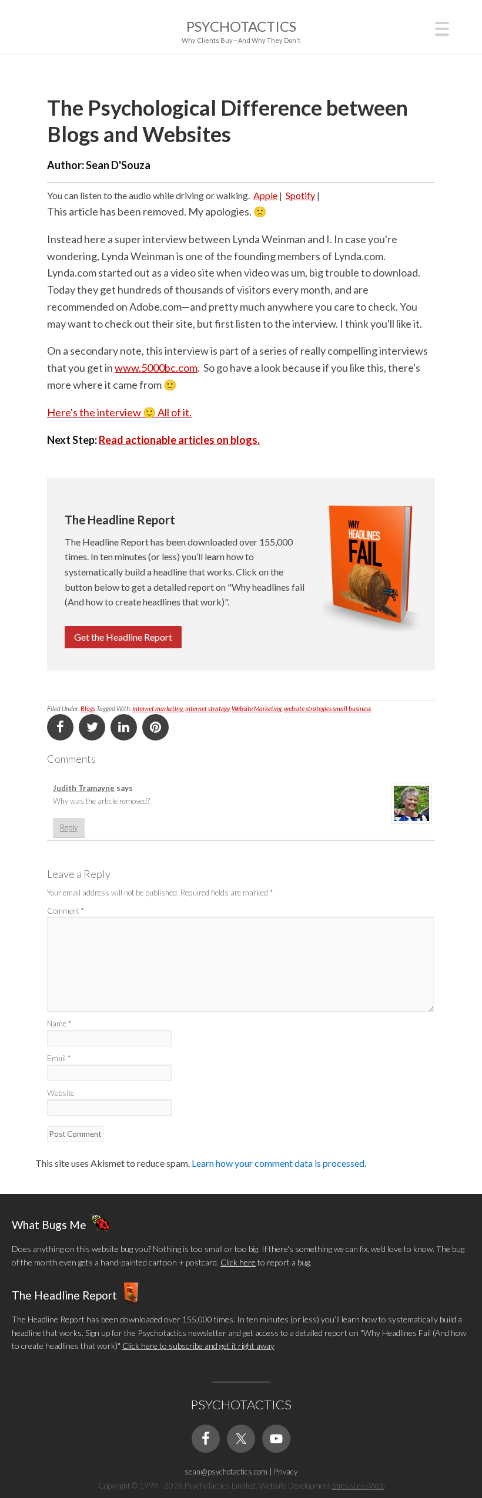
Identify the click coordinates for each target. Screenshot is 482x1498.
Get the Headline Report (123, 636)
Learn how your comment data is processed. (279, 1163)
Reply (69, 827)
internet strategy (207, 708)
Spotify (300, 195)
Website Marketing (257, 708)
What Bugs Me (49, 1224)
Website (60, 1093)
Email (59, 1058)
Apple (265, 195)
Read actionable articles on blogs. (179, 439)
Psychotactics (241, 26)
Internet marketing (157, 708)
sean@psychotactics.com (226, 1471)
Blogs (88, 708)
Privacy (285, 1471)
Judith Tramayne (84, 788)
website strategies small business (327, 708)
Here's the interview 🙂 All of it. (119, 412)
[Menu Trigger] (442, 27)
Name (59, 1023)
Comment (65, 910)
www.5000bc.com (156, 367)
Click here (238, 1262)
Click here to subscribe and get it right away (198, 1346)
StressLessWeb (358, 1485)
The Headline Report (64, 1295)
